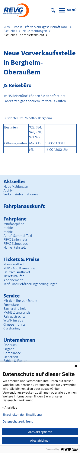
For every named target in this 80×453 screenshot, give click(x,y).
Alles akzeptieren (40, 432)
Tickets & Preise (21, 259)
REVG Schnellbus (15, 244)
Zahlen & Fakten (15, 361)
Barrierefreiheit (14, 309)
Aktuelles (10, 31)
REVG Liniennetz (15, 239)
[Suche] (53, 10)
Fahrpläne (14, 219)
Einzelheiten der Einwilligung (22, 414)
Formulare (11, 305)
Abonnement (13, 280)
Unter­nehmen (19, 340)
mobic (8, 232)
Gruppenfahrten (15, 324)
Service (11, 296)
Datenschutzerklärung (18, 421)
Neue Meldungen (34, 31)
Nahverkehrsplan (15, 247)
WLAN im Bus (13, 320)
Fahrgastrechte (14, 316)
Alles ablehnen (40, 440)
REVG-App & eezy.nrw (19, 268)
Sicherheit (10, 357)
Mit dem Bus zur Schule (20, 301)
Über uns (10, 345)
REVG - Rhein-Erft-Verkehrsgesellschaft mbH (35, 27)
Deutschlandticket (16, 272)
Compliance (12, 353)
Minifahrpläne (13, 224)
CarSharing (11, 328)
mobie (8, 228)
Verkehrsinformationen (20, 194)
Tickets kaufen (14, 276)
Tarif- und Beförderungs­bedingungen (30, 284)
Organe (8, 349)
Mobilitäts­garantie (17, 312)
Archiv (8, 190)
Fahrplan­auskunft (24, 206)
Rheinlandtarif (14, 264)
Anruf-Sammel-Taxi (17, 236)
